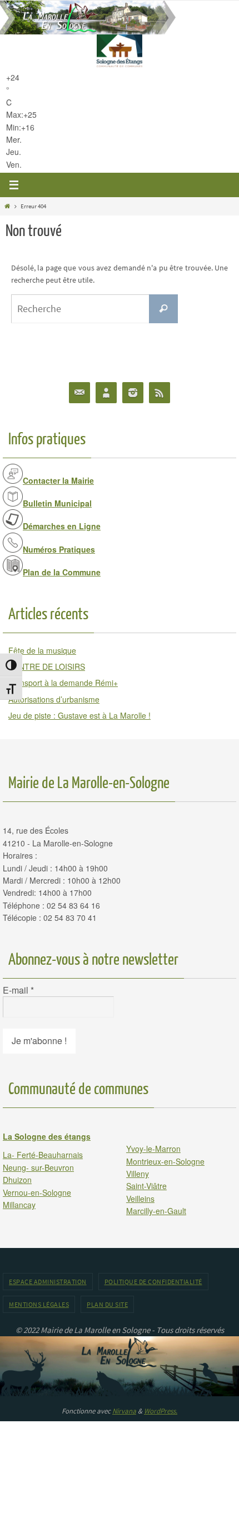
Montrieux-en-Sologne (165, 1161)
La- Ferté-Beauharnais (43, 1154)
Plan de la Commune (62, 572)
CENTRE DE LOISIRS (46, 666)
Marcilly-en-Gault (156, 1210)
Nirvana (124, 1411)
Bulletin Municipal (57, 503)
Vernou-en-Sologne (37, 1192)
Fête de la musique (42, 650)
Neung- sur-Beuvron (38, 1167)
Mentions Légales (39, 1304)
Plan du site (107, 1304)
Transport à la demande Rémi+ (63, 682)
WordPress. (160, 1411)
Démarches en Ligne (62, 526)
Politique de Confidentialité (153, 1281)
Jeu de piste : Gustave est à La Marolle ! (79, 715)
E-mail (18, 990)
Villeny (137, 1173)
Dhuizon (17, 1179)
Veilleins (140, 1198)
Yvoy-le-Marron (153, 1148)
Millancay (19, 1204)
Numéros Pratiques (59, 549)
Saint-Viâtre (146, 1185)
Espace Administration (48, 1281)
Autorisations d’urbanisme (53, 699)
